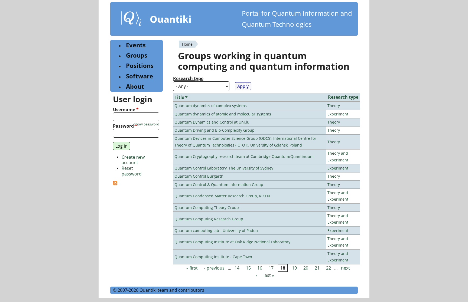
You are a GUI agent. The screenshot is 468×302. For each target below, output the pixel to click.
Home (187, 44)
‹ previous (214, 268)
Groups (136, 55)
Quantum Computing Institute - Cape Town (213, 256)
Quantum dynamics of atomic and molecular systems (222, 114)
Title (179, 97)
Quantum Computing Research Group (208, 218)
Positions (140, 65)
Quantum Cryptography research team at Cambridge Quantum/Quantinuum (244, 156)
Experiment (337, 114)
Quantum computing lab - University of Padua (216, 230)
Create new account (133, 160)
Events (136, 45)
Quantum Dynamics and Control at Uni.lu (211, 122)
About (135, 86)
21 (317, 268)
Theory (333, 105)
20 (305, 268)
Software (139, 76)
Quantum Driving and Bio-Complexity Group (214, 130)
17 (271, 268)
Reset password (132, 171)
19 (294, 268)
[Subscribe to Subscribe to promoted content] (115, 184)
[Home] (131, 19)
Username (126, 109)
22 (328, 268)
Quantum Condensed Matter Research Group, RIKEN (222, 195)
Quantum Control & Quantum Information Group (218, 184)
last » (269, 275)
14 (237, 268)
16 (259, 268)
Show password (146, 124)
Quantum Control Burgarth (198, 176)
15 (248, 268)
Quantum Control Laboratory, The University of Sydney (223, 168)
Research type (188, 78)
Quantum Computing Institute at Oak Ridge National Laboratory (232, 241)
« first (192, 268)
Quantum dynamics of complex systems (210, 105)
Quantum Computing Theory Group (206, 207)
